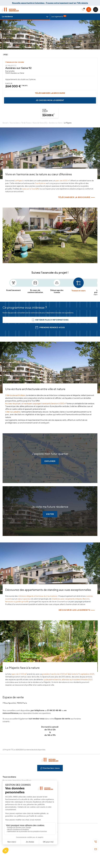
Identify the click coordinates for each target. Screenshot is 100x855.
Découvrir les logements (74, 610)
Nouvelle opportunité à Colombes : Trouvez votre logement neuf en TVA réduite (50, 3)
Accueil (5, 123)
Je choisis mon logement (50, 100)
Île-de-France (26, 123)
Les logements (58, 16)
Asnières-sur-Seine (55, 123)
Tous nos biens (15, 123)
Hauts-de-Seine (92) (40, 123)
